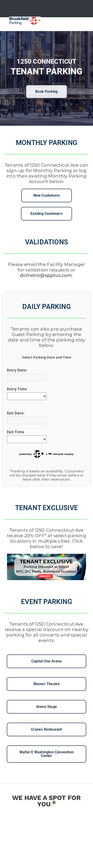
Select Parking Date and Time (46, 357)
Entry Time (17, 388)
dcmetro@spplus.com (46, 275)
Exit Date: (15, 413)
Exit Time (15, 431)
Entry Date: (17, 370)
